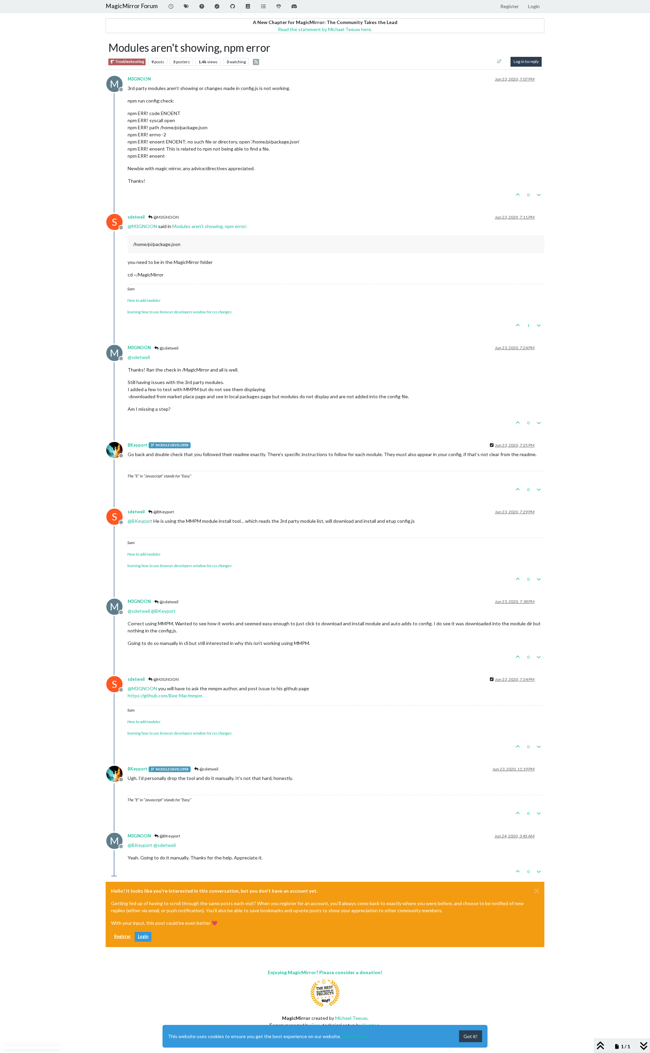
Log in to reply (526, 61)
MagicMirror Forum (132, 5)
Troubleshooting (129, 62)
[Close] (536, 891)
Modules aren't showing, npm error (208, 226)
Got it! (470, 1036)
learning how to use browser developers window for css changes (179, 311)
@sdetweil (168, 348)
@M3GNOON (166, 217)
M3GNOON (139, 79)
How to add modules (143, 300)
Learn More (355, 1036)
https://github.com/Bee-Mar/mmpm (165, 695)
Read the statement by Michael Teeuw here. (325, 29)
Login (143, 936)
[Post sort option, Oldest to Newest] (499, 61)
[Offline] (117, 449)
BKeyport (137, 445)
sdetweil (136, 217)
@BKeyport (163, 511)
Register (122, 936)
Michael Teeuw (351, 1018)
